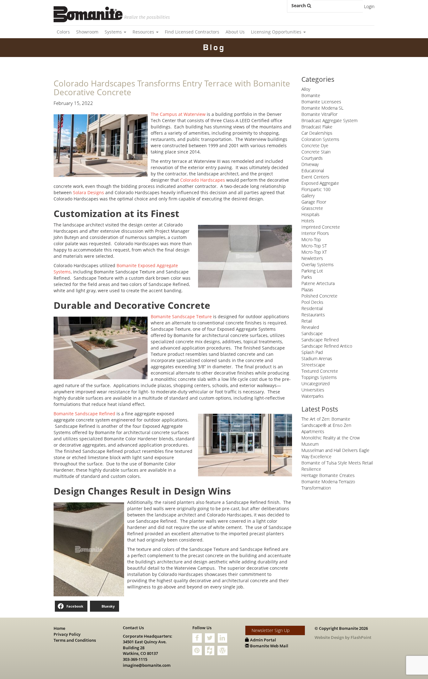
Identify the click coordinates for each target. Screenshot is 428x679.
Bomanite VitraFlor (319, 114)
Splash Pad (312, 352)
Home (59, 628)
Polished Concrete (319, 296)
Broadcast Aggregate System (329, 120)
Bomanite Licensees (321, 102)
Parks (306, 277)
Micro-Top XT (314, 252)
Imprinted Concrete (320, 227)
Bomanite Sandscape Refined (84, 414)
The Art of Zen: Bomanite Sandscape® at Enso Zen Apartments (326, 425)
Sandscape (312, 333)
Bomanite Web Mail (268, 646)
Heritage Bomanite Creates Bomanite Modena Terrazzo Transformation (328, 481)
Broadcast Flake (316, 127)
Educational (312, 171)
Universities (312, 390)
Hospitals (310, 214)
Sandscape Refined (320, 340)
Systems (114, 32)
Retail (306, 321)
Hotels (307, 221)
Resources (144, 32)
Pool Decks (312, 302)
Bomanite (310, 95)
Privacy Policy (67, 634)
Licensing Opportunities (277, 32)
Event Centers (315, 177)
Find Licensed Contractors (192, 32)
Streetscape (313, 365)
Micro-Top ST (314, 246)
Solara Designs (88, 192)
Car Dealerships (316, 133)
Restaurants (313, 315)
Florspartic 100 (316, 189)
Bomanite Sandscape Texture (181, 316)
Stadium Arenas (316, 358)
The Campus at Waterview (178, 114)
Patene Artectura (318, 283)
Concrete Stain (316, 152)
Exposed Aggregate (320, 183)
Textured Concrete (319, 371)
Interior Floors (315, 233)
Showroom (87, 32)
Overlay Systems (317, 264)
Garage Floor (313, 202)
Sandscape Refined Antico (326, 346)
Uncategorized (315, 383)
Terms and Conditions (75, 640)
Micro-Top (311, 239)
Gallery (308, 196)
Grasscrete (312, 208)
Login (369, 6)
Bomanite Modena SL (322, 108)
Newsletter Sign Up (271, 630)
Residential (312, 308)
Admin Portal (262, 640)
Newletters (312, 258)
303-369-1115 (135, 659)
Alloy (305, 89)
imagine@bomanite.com (146, 665)
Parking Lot (312, 271)
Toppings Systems (319, 377)
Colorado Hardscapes (202, 180)
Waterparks (312, 396)
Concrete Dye (314, 145)
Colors (63, 32)
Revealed (310, 327)
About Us (235, 32)
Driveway (310, 164)
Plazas (307, 290)
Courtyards (312, 158)
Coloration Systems (320, 139)
